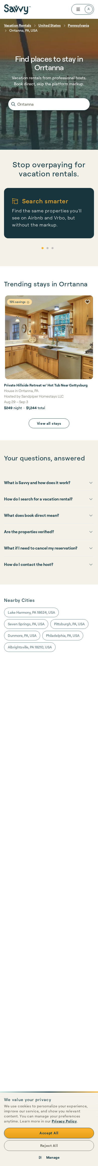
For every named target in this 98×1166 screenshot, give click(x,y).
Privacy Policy (64, 1121)
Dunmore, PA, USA (22, 635)
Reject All (49, 1145)
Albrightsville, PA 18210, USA (30, 647)
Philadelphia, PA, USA (62, 635)
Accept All (49, 1133)
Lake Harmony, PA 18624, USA (31, 612)
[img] (28, 302)
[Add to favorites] (87, 302)
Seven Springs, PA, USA (26, 624)
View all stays (49, 423)
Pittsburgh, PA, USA (69, 624)
